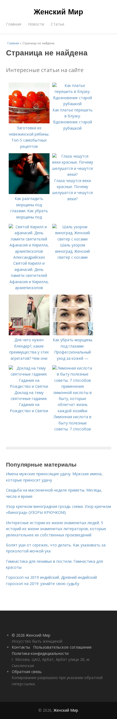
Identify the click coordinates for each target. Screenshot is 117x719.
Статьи (57, 24)
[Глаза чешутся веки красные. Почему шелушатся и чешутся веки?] (72, 174)
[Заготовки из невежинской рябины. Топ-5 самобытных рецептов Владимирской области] (29, 121)
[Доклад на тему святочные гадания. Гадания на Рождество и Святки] (29, 386)
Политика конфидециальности (40, 653)
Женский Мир (58, 11)
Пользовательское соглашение (62, 647)
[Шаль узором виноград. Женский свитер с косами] (72, 239)
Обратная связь (27, 671)
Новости (36, 24)
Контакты (21, 647)
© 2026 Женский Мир (31, 635)
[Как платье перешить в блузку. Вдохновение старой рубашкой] (72, 103)
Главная (13, 24)
